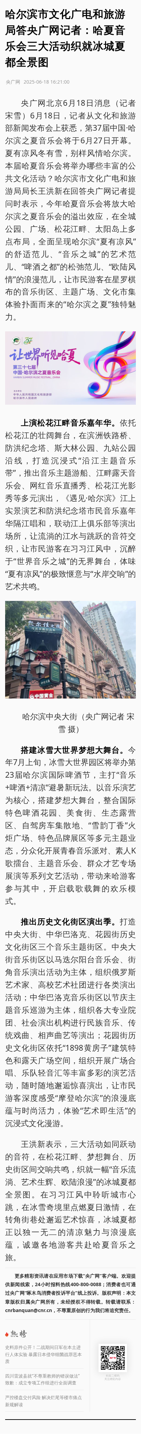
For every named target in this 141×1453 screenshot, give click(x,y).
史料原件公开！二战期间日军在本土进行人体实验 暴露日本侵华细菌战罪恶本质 (43, 1354)
